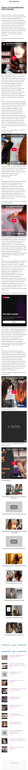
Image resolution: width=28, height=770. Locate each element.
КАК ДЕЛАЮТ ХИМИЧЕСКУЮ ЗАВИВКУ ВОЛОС (15, 706)
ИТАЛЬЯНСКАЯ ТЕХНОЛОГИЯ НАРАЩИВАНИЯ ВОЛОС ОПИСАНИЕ (17, 739)
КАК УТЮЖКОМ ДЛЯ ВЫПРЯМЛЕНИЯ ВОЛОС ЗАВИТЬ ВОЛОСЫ (17, 689)
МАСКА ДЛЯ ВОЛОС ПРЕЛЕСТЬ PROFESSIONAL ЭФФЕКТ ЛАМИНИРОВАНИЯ (16, 732)
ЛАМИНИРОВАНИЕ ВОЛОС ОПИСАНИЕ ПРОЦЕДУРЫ (15, 722)
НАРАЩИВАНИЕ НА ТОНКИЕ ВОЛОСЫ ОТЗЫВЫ (15, 672)
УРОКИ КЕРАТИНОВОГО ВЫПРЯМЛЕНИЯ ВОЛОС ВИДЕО (16, 714)
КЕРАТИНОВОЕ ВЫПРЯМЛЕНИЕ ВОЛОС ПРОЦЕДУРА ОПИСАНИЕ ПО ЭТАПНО (17, 665)
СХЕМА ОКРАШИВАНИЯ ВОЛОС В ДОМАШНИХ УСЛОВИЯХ (17, 656)
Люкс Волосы (14, 1)
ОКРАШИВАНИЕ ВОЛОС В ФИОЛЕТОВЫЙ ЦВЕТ (15, 697)
